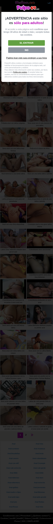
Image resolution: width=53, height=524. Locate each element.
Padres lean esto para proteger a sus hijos (26, 58)
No (26, 50)
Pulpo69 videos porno (28, 8)
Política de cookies (20, 72)
